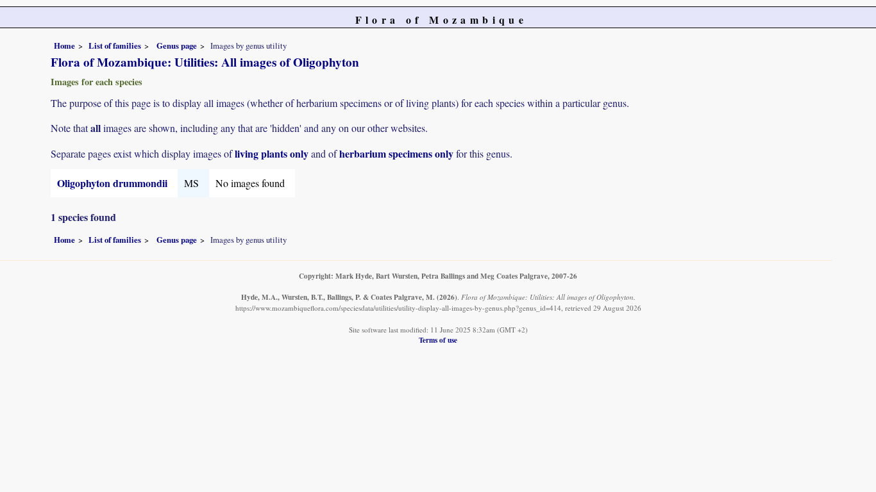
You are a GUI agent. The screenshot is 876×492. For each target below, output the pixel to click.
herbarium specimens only (396, 153)
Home (64, 45)
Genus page (176, 45)
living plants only (271, 153)
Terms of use (438, 339)
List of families (114, 45)
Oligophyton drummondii (112, 183)
